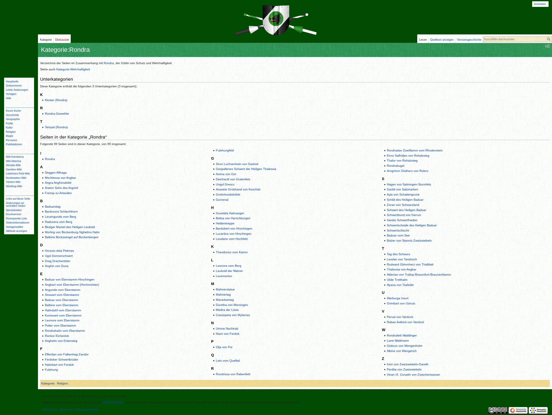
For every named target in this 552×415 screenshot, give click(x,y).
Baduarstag (53, 206)
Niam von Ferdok (227, 333)
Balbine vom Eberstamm (61, 305)
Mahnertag (223, 294)
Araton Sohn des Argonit (61, 188)
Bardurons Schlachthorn (61, 211)
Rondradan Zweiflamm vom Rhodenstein (415, 150)
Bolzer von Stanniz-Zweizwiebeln (409, 240)
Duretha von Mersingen (232, 305)
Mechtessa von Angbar (60, 177)
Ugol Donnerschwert (59, 256)
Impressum (66, 409)
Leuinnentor (224, 276)
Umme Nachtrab (227, 328)
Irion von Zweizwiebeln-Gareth (407, 364)
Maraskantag (225, 299)
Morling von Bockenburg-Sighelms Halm (72, 232)
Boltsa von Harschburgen (233, 218)
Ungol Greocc (225, 184)
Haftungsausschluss (87, 409)
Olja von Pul (224, 347)
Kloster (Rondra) (56, 100)
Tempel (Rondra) (56, 127)
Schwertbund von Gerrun (404, 215)
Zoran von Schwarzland (403, 205)
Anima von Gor (226, 174)
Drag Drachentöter (57, 261)
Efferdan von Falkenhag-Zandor (67, 354)
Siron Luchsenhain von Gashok (237, 164)
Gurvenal (222, 199)
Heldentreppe (225, 223)
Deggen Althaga (56, 172)
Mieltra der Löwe (227, 310)
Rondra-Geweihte (57, 113)
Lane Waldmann (398, 340)
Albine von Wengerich (402, 351)
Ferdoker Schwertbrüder (61, 359)
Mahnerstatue (225, 289)
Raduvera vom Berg (58, 222)
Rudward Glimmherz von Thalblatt (410, 264)
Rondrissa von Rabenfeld (233, 374)
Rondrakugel (395, 165)
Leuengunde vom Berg (60, 216)
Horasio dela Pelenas (59, 250)
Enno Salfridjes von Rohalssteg (408, 155)
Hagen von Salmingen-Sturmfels (409, 184)
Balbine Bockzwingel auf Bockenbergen (72, 237)
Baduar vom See (398, 235)
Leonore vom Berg (228, 265)
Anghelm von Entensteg (61, 340)
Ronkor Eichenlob (57, 336)
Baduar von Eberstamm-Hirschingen (69, 279)
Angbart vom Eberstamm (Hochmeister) (72, 284)
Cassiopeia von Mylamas (233, 315)
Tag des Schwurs (398, 254)
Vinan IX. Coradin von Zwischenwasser (413, 374)
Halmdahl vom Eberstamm (63, 310)
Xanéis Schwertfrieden (402, 220)
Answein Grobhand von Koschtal (238, 189)
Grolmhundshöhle (228, 194)
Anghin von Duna (56, 266)
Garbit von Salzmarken (402, 189)
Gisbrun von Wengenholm (404, 345)
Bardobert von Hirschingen (234, 228)
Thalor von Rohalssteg (402, 160)
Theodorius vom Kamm (232, 252)
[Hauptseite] (19, 57)
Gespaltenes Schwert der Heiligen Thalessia (246, 169)
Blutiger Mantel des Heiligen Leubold (70, 227)
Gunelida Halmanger (230, 213)
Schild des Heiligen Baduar (405, 199)
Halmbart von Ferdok (59, 364)
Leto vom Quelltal (228, 360)
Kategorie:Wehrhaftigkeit (73, 69)
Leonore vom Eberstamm (62, 320)
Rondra (109, 63)
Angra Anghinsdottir (58, 182)
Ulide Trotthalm (397, 279)
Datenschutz (49, 409)
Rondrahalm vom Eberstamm (65, 330)
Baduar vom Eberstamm (61, 300)
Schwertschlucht (398, 230)
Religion (62, 383)
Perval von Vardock (400, 317)
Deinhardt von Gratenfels (233, 179)
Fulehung (51, 369)
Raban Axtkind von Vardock (405, 322)
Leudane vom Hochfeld (232, 239)
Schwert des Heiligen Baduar (406, 210)
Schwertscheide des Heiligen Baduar (412, 225)
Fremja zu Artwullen (58, 193)
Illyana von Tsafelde (400, 285)
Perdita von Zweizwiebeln (404, 369)
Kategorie (47, 383)
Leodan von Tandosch (402, 259)
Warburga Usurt (397, 298)
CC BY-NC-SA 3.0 (113, 402)
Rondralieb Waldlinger (402, 335)
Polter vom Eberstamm (60, 325)
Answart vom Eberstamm (62, 294)
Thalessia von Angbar (401, 269)
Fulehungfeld (225, 150)
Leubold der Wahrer (229, 271)
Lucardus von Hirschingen (233, 233)
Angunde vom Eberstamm (62, 290)
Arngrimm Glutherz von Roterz (407, 171)
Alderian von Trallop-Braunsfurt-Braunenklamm (419, 274)
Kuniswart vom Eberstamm (63, 315)
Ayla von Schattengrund (403, 194)
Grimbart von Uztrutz (401, 303)
